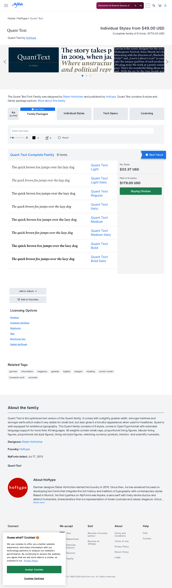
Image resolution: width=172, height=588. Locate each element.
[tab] (82, 75)
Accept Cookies (34, 569)
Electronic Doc (18, 339)
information (27, 371)
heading (91, 371)
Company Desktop (19, 322)
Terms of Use (122, 541)
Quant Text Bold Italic (99, 258)
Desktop (14, 317)
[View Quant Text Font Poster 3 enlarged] (139, 59)
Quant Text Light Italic (99, 180)
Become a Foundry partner (98, 534)
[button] (35, 138)
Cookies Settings (34, 578)
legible (66, 371)
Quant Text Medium (99, 219)
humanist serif (16, 377)
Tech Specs (110, 113)
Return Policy (122, 552)
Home (11, 18)
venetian (32, 377)
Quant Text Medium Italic (101, 232)
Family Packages (37, 114)
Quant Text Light (99, 167)
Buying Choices (141, 191)
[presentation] (5, 62)
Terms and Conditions (120, 534)
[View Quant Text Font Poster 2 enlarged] (86, 59)
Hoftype (22, 18)
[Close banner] (135, 5)
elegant (78, 371)
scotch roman (106, 371)
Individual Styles (74, 113)
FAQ (145, 533)
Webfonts (15, 328)
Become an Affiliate (93, 542)
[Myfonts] (17, 7)
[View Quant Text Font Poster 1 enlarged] (34, 59)
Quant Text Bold (99, 245)
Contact (147, 538)
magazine (42, 371)
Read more (39, 502)
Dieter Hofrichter (73, 97)
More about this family (51, 101)
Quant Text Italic (99, 206)
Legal (117, 557)
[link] (160, 5)
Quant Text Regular (99, 193)
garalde (55, 371)
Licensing (147, 113)
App (12, 333)
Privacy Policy (122, 546)
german (13, 371)
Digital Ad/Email (18, 344)
